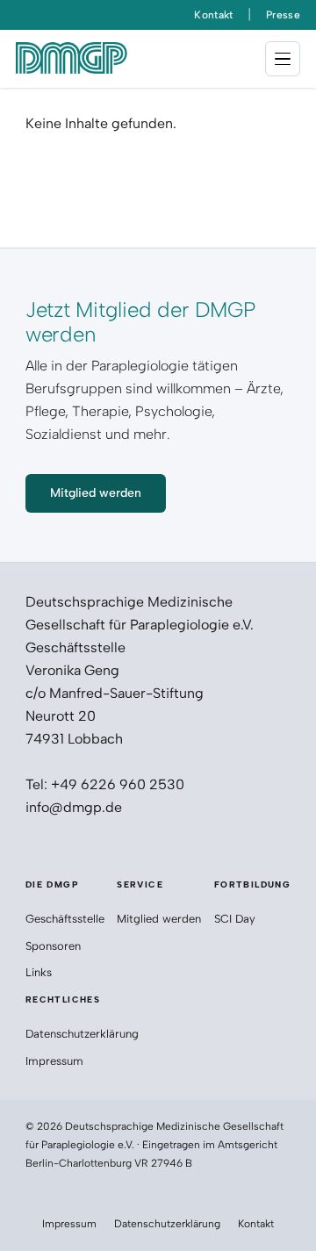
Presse (283, 15)
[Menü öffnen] (282, 58)
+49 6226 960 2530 (117, 784)
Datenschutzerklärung (82, 1033)
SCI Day (234, 918)
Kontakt (213, 15)
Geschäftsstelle (64, 918)
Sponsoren (54, 946)
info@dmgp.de (73, 807)
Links (38, 972)
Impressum (54, 1061)
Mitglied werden (159, 918)
